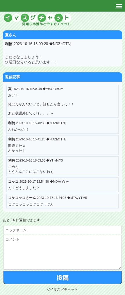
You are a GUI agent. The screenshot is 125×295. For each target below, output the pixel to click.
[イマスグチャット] (62, 20)
